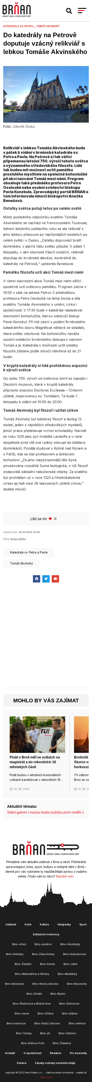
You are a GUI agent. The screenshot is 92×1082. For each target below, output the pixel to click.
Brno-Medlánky (67, 974)
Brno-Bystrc (57, 993)
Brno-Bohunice (14, 983)
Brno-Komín (47, 964)
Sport (82, 924)
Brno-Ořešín (34, 993)
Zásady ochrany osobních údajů (55, 1063)
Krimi (28, 924)
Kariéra (21, 1063)
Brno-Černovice (69, 1003)
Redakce (55, 1053)
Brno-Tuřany (24, 1033)
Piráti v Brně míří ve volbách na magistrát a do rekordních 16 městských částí (35, 762)
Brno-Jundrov (43, 944)
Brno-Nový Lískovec (45, 983)
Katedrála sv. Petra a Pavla (28, 552)
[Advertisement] (46, 639)
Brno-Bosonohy (77, 983)
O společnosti (32, 1053)
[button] (69, 11)
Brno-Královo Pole (32, 1043)
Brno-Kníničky (15, 954)
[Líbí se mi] (51, 519)
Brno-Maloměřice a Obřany (32, 974)
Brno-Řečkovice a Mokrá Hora (32, 1003)
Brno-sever (22, 1013)
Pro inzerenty (78, 1053)
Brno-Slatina (69, 1013)
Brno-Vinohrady (70, 944)
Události (11, 924)
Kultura (44, 924)
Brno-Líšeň (70, 964)
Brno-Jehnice (77, 1023)
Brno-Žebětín (23, 964)
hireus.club (46, 1077)
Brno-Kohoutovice (74, 954)
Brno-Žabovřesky (43, 954)
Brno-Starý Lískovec (47, 1023)
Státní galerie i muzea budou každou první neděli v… (47, 812)
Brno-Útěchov (67, 1033)
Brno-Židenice (62, 1043)
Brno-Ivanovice (16, 1023)
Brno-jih (45, 1033)
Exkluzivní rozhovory (46, 934)
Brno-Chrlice (45, 1013)
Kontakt (10, 1053)
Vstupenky (64, 924)
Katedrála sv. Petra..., (19, 26)
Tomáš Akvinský (48, 26)
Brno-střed (19, 944)
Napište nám (64, 876)
